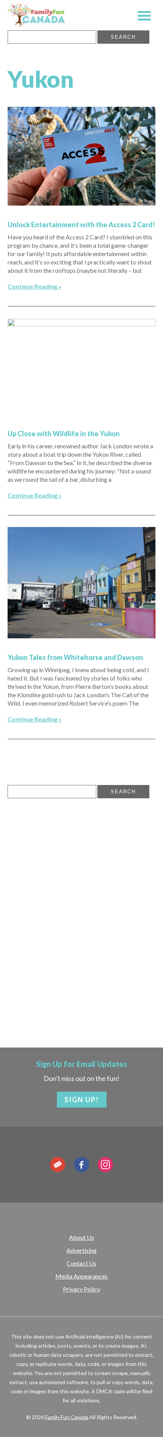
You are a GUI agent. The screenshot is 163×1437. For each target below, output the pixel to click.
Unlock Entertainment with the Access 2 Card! (81, 224)
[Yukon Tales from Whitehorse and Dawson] (81, 635)
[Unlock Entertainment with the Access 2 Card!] (81, 203)
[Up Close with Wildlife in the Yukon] (81, 324)
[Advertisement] (64, 860)
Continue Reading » (34, 286)
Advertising (81, 1250)
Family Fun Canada (66, 1417)
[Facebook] (81, 1164)
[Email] (57, 1164)
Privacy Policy (81, 1289)
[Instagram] (105, 1164)
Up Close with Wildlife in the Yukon (64, 433)
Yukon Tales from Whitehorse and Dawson (75, 657)
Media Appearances (81, 1276)
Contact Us (81, 1263)
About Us (81, 1237)
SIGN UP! (81, 1099)
